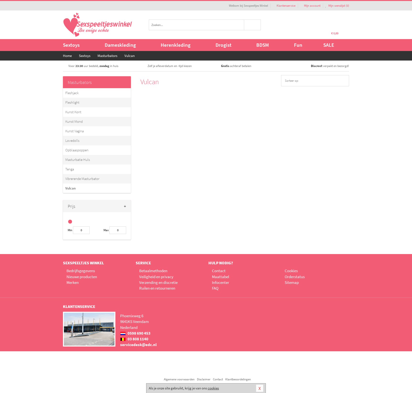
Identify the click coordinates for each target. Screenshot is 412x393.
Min (70, 230)
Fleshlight (72, 102)
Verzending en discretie (158, 282)
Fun (298, 45)
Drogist (224, 45)
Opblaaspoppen (76, 150)
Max (106, 230)
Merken (73, 282)
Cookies (291, 270)
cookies (213, 388)
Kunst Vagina (74, 131)
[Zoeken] (252, 25)
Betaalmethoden (153, 270)
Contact (219, 270)
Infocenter (220, 282)
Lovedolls (72, 140)
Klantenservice (286, 6)
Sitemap (292, 282)
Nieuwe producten (82, 276)
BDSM (262, 45)
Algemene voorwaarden (179, 379)
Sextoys (71, 45)
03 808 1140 (137, 339)
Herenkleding (176, 45)
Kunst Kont (73, 112)
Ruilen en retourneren (157, 288)
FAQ (215, 288)
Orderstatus (295, 276)
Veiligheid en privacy (156, 276)
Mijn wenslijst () (338, 6)
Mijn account (312, 6)
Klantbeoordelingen (238, 379)
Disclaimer (204, 379)
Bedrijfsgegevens (81, 270)
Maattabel (220, 276)
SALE (328, 45)
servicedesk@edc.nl (138, 344)
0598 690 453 (138, 333)
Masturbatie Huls (77, 159)
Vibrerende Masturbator (82, 178)
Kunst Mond (74, 121)
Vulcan (70, 188)
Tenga (69, 169)
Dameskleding (120, 45)
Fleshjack (72, 93)
